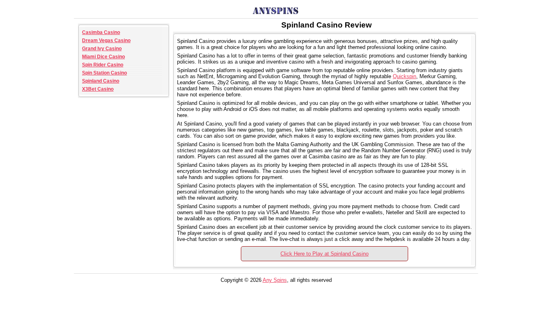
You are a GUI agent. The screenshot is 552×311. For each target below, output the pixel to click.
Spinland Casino (100, 81)
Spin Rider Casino (102, 64)
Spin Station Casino (104, 72)
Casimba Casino (101, 32)
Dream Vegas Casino (106, 40)
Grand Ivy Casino (102, 48)
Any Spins (275, 280)
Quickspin (404, 76)
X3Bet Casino (98, 89)
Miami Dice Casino (103, 56)
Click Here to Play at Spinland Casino (324, 254)
